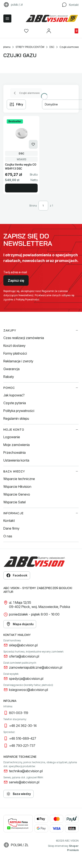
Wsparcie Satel (14, 502)
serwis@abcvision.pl (24, 782)
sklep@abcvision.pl (23, 645)
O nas (7, 536)
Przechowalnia (14, 452)
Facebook (20, 575)
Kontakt (9, 520)
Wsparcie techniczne (19, 479)
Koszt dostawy (14, 345)
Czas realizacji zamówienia (23, 338)
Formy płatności (15, 353)
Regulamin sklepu (16, 418)
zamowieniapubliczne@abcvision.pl (35, 667)
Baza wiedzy (22, 794)
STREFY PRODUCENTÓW (30, 47)
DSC (51, 47)
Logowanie (11, 437)
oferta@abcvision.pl (24, 656)
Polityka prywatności (18, 411)
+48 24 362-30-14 (23, 726)
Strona (33, 205)
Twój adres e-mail (15, 272)
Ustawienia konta (16, 460)
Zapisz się (16, 280)
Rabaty (8, 377)
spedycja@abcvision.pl (26, 678)
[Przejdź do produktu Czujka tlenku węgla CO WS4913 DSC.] (21, 133)
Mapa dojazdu (23, 624)
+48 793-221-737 (22, 745)
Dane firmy (11, 528)
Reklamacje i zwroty (18, 361)
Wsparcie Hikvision (17, 486)
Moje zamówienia (16, 445)
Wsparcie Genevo (16, 494)
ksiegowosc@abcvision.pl (28, 690)
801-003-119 (18, 713)
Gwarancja (11, 369)
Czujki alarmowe (69, 47)
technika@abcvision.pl (26, 771)
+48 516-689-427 (22, 738)
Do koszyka (21, 188)
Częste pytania (14, 403)
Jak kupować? (14, 395)
